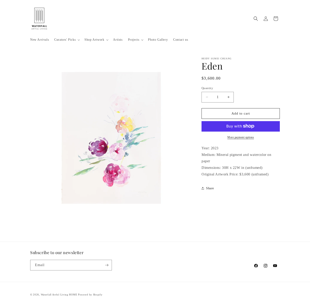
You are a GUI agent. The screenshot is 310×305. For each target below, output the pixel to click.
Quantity (207, 88)
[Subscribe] (107, 265)
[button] (67, 40)
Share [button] (210, 188)
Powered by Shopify (90, 294)
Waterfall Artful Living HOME (59, 294)
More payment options (240, 137)
